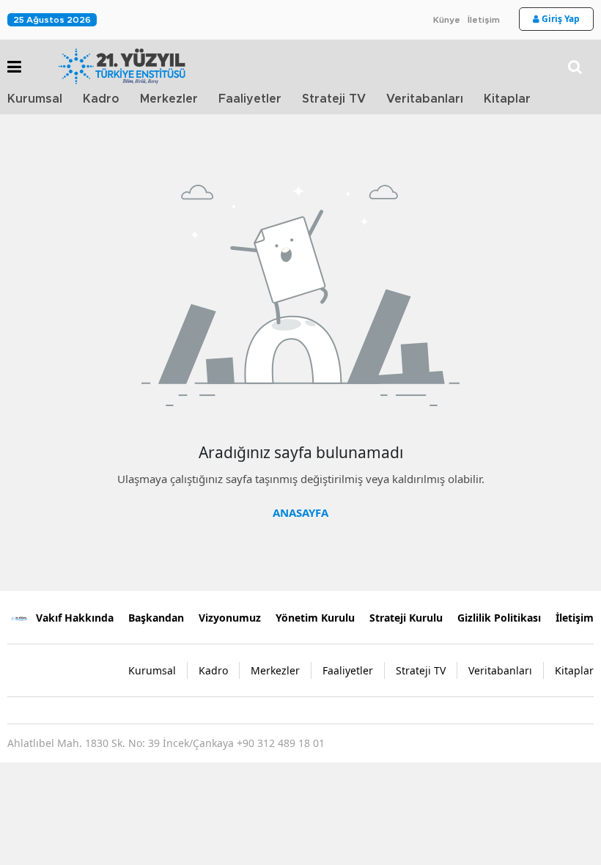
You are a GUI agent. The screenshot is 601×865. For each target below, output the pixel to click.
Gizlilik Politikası (499, 617)
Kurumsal (34, 99)
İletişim (484, 19)
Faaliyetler (249, 99)
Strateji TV (334, 99)
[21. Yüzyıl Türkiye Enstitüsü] (18, 617)
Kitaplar (507, 99)
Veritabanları (424, 99)
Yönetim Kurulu (315, 617)
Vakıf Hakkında (75, 617)
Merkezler (169, 99)
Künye (446, 19)
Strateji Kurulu (406, 617)
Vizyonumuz (230, 617)
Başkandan (156, 617)
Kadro (101, 99)
